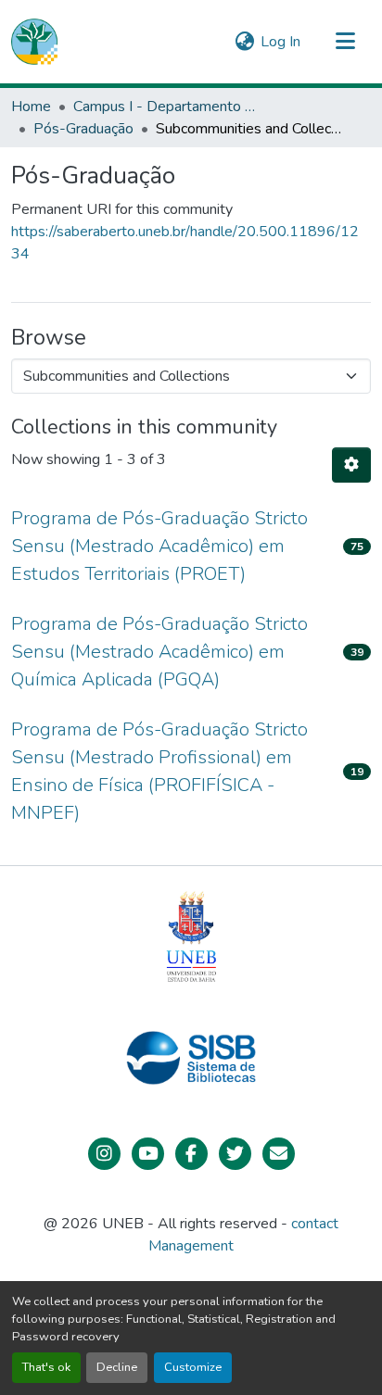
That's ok (46, 1367)
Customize (193, 1367)
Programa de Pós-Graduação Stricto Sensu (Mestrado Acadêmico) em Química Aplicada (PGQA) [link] (159, 651)
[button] (34, 42)
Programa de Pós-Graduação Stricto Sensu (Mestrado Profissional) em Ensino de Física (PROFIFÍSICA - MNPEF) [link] (159, 771)
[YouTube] (148, 1153)
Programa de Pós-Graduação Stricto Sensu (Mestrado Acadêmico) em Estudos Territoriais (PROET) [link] (159, 546)
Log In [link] (280, 41)
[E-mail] (278, 1153)
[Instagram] (104, 1153)
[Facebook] (191, 1153)
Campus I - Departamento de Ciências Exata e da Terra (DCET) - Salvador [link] (166, 106)
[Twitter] (235, 1153)
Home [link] (31, 106)
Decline (116, 1367)
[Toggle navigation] (345, 41)
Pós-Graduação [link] (83, 129)
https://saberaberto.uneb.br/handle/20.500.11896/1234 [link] (185, 242)
